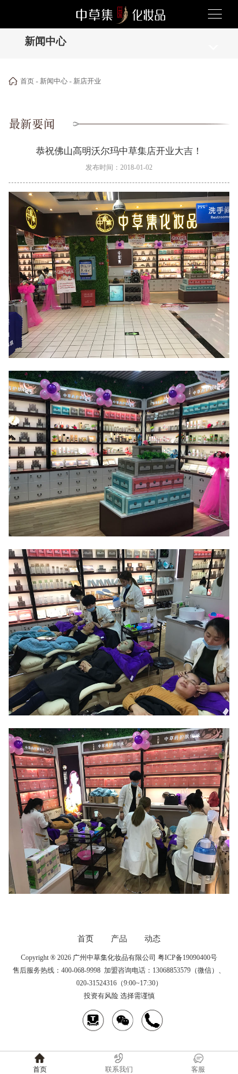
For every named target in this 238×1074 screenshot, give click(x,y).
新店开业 (87, 81)
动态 (152, 938)
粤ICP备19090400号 (187, 958)
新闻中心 (54, 81)
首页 (27, 81)
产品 (119, 938)
